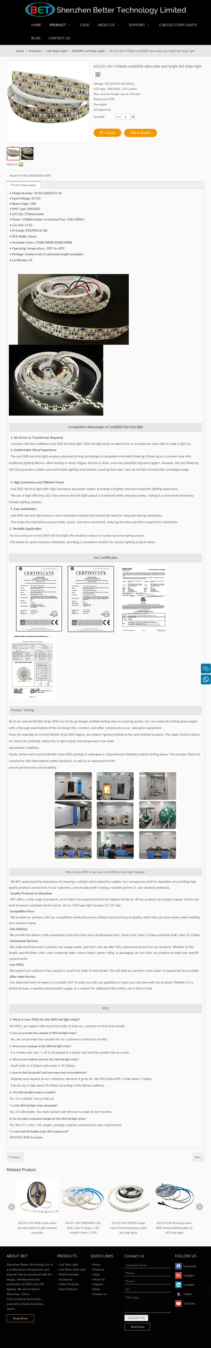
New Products (68, 1289)
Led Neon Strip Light (72, 1269)
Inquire (110, 133)
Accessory (66, 1279)
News (96, 1289)
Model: (14, 175)
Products (98, 1269)
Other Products (69, 1284)
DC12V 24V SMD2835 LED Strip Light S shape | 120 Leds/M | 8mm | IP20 (83, 1227)
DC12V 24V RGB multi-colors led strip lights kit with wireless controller (37, 1227)
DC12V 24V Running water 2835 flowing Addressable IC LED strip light (174, 1227)
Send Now (137, 1326)
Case (96, 1274)
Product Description (23, 185)
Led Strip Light (68, 1264)
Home (97, 1264)
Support (98, 1284)
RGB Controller (69, 1274)
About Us (99, 1279)
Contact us (100, 1294)
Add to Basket (140, 133)
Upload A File (136, 1318)
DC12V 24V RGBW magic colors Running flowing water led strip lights (128, 1227)
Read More (20, 1318)
